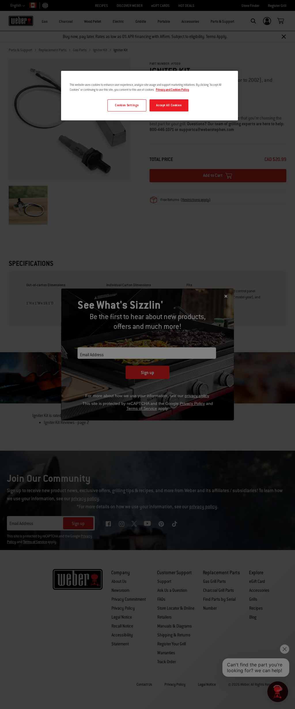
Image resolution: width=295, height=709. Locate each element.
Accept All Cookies (168, 105)
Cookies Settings (127, 105)
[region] (149, 95)
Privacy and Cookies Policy (172, 90)
